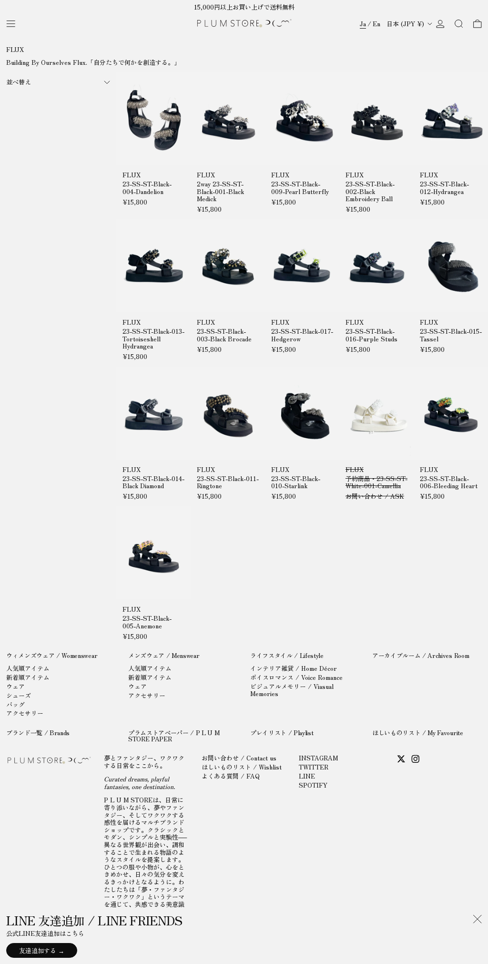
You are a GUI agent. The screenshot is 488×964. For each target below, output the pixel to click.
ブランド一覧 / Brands (38, 732)
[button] (459, 23)
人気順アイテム (28, 668)
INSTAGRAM (318, 757)
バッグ (15, 704)
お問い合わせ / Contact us (239, 757)
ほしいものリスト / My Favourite (417, 732)
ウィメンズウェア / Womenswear (51, 655)
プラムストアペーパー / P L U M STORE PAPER (174, 735)
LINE (307, 775)
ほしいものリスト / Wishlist (242, 766)
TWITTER (313, 766)
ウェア (15, 686)
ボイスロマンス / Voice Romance (296, 677)
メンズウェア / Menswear (163, 655)
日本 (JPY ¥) (406, 23)
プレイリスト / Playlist (281, 732)
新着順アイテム (28, 677)
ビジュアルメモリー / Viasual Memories (292, 690)
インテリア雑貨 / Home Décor (293, 668)
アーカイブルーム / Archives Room (420, 655)
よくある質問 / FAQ (231, 775)
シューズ (18, 695)
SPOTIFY (313, 785)
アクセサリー (24, 713)
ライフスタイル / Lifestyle (287, 655)
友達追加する (37, 950)
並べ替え (18, 82)
